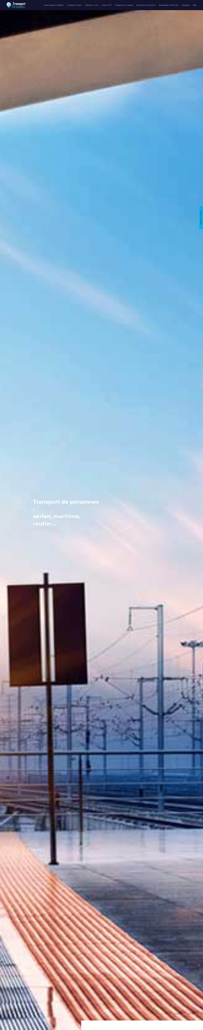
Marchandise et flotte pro (168, 5)
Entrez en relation (201, 217)
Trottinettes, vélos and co (146, 5)
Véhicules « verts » (92, 5)
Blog (194, 5)
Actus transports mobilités (54, 5)
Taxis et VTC (107, 5)
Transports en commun (124, 5)
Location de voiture (74, 5)
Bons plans (186, 5)
